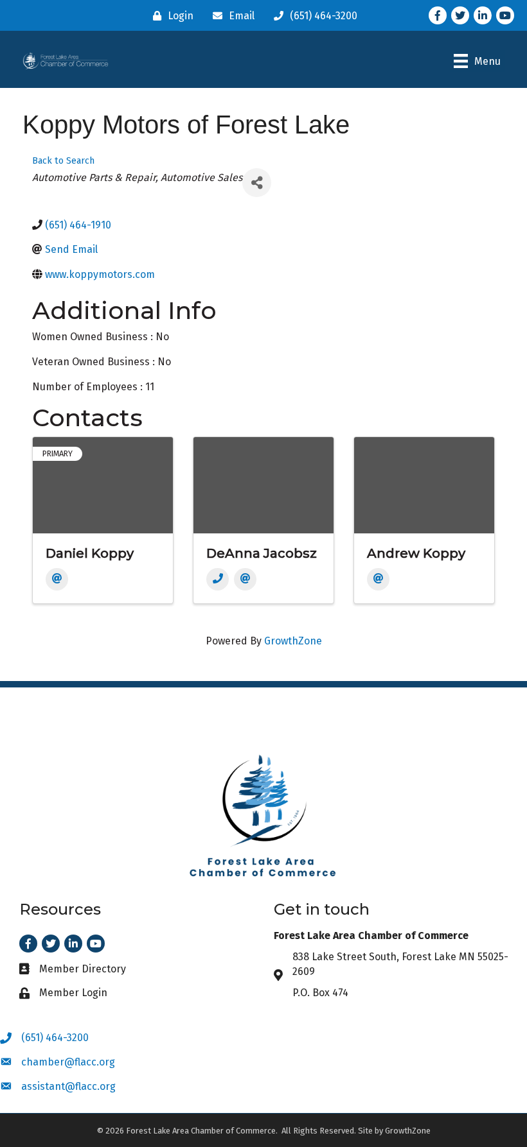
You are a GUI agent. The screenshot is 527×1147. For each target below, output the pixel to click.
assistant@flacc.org (68, 1086)
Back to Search (63, 160)
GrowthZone (293, 641)
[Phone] (217, 579)
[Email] (57, 579)
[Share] (256, 182)
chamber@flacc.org (68, 1062)
